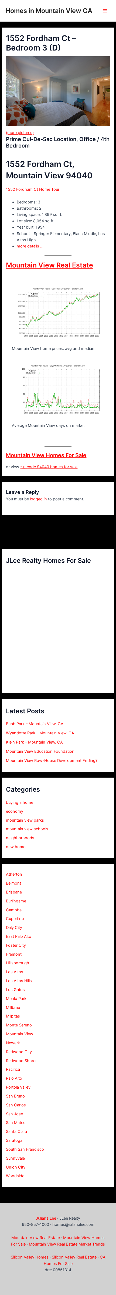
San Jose (14, 1114)
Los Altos (14, 971)
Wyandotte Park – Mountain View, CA (40, 733)
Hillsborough (17, 963)
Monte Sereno (19, 1025)
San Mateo (16, 1122)
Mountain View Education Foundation (40, 751)
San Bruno (15, 1096)
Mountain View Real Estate (49, 265)
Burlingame (16, 901)
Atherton (14, 874)
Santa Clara (16, 1131)
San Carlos (16, 1105)
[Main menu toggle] (105, 10)
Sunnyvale (15, 1158)
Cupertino (15, 918)
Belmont (13, 883)
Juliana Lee (46, 1218)
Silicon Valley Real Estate (74, 1257)
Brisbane (14, 892)
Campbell (14, 910)
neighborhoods (20, 837)
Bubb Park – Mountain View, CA (34, 723)
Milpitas (13, 1016)
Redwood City (19, 1051)
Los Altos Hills (19, 980)
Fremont (14, 954)
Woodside (15, 1175)
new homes (17, 846)
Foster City (16, 945)
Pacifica (13, 1069)
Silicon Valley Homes (30, 1257)
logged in (38, 499)
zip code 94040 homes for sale (48, 466)
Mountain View (19, 1034)
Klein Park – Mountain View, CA (34, 742)
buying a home (19, 802)
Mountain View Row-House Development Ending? (51, 760)
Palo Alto (14, 1078)
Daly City (14, 927)
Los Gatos (15, 989)
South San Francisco (25, 1149)
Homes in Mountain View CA (48, 11)
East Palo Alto (18, 936)
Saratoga (14, 1140)
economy (14, 811)
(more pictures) (20, 132)
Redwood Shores (21, 1060)
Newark (13, 1042)
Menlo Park (16, 998)
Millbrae (13, 1007)
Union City (15, 1167)
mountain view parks (25, 820)
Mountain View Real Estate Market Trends (67, 1244)
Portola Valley (18, 1087)
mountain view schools (27, 828)
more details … (30, 246)
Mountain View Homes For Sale (46, 455)
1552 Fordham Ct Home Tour (32, 189)
